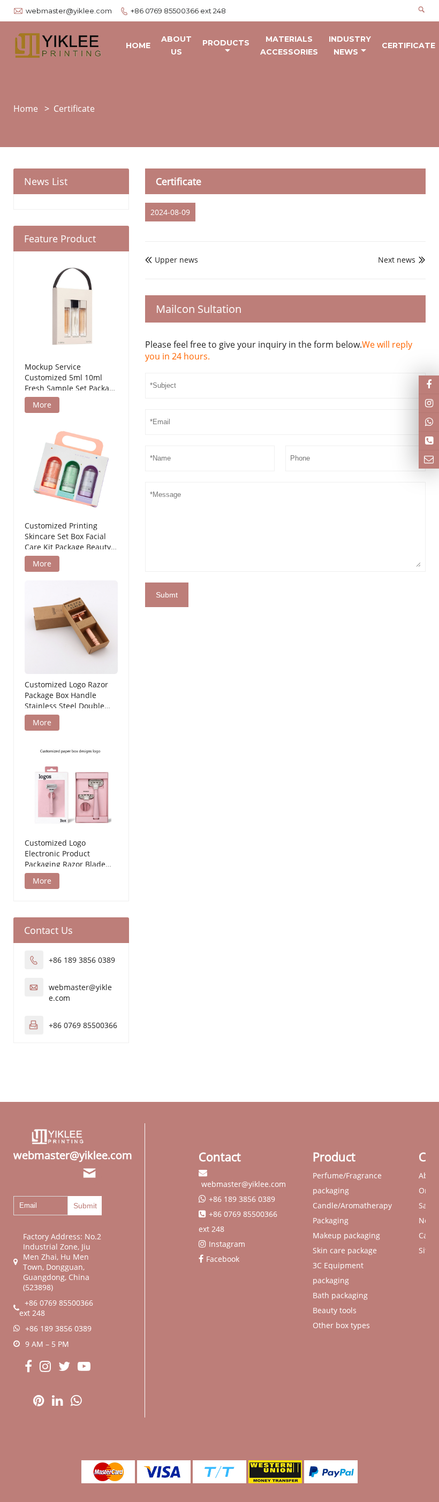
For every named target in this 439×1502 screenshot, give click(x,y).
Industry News (350, 45)
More (42, 405)
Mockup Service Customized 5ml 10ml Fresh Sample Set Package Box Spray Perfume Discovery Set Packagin (71, 378)
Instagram (227, 1244)
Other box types (341, 1325)
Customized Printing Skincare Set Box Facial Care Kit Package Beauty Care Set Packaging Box (68, 536)
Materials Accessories (289, 45)
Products (225, 43)
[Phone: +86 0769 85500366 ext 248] (429, 441)
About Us (176, 45)
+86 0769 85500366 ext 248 (178, 10)
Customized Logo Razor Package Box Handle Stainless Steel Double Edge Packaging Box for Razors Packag (66, 695)
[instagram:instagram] (46, 1368)
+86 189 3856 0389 (82, 960)
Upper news (171, 260)
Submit (85, 1205)
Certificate (408, 45)
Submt (167, 595)
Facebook (222, 1259)
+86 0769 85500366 (83, 1025)
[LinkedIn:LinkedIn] (58, 1402)
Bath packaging (340, 1295)
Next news (396, 260)
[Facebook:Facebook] (29, 1368)
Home (138, 45)
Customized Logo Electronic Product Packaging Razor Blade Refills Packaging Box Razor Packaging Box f (65, 854)
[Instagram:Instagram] (429, 403)
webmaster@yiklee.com (69, 10)
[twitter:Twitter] (65, 1368)
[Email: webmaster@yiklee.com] (429, 459)
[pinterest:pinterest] (40, 1402)
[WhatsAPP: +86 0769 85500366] (429, 422)
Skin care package (345, 1250)
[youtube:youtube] (84, 1368)
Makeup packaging (346, 1235)
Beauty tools (335, 1310)
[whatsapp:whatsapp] (76, 1402)
